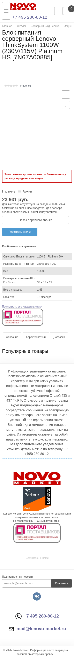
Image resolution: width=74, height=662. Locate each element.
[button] (22, 316)
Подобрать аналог (19, 231)
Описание (12, 337)
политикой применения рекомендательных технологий (37, 637)
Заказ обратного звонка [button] (35, 220)
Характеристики (36, 337)
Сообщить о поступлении (19, 246)
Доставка (59, 337)
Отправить (61, 583)
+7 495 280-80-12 (29, 17)
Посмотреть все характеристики (22, 306)
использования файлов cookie (24, 641)
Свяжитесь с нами (37, 557)
